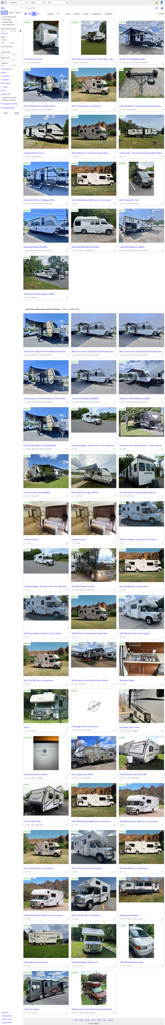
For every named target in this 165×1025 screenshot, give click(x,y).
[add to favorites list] (25, 62)
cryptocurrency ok (9, 97)
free (4, 40)
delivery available (9, 100)
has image (6, 19)
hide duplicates (8, 25)
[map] (38, 14)
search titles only (9, 17)
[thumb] (30, 14)
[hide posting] (66, 62)
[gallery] (34, 14)
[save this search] (162, 8)
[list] (25, 14)
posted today (7, 22)
